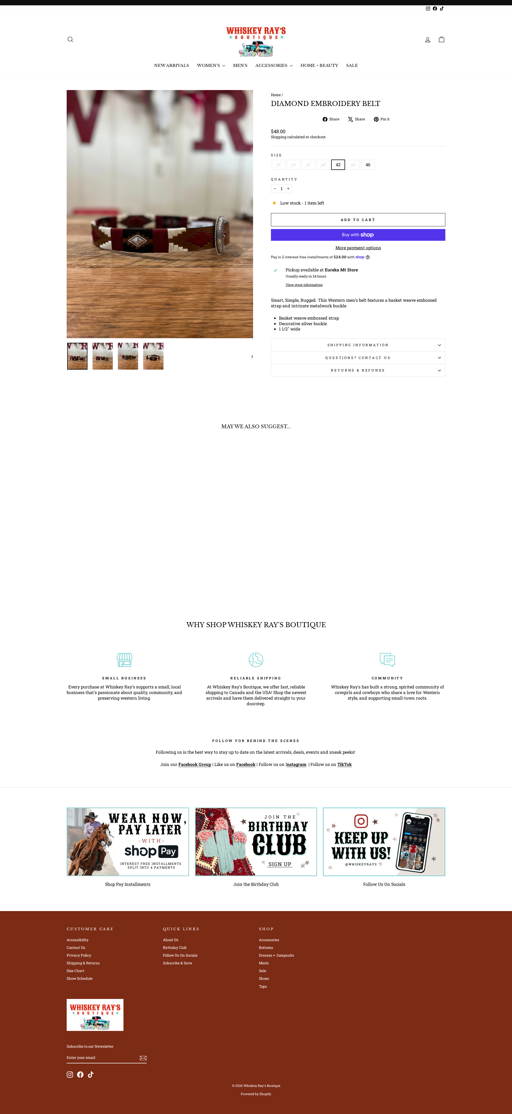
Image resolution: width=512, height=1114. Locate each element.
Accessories (272, 65)
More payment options (358, 247)
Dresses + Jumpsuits (276, 955)
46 (368, 164)
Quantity (284, 179)
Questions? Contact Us (358, 358)
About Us (170, 939)
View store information (304, 285)
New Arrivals (171, 65)
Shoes (264, 978)
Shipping (278, 136)
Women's (209, 65)
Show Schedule (80, 978)
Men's (240, 65)
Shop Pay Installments (127, 884)
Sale (352, 65)
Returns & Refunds (358, 370)
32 (278, 164)
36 (308, 164)
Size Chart (75, 970)
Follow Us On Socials (384, 884)
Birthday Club (175, 947)
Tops (263, 986)
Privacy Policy (79, 955)
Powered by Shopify (256, 1094)
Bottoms (266, 947)
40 (323, 164)
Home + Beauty (319, 65)
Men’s (264, 963)
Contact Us (76, 947)
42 (338, 164)
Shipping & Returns (83, 963)
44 (353, 164)
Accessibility (78, 939)
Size (276, 155)
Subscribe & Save (177, 963)
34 (293, 164)
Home (276, 94)
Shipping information (358, 345)
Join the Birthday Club (256, 884)
